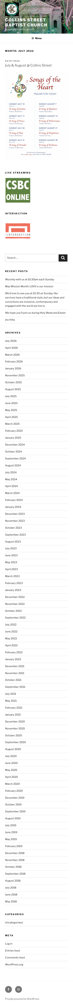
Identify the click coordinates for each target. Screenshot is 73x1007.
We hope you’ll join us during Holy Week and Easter (35, 312)
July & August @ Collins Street (28, 65)
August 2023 (13, 541)
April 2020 (11, 776)
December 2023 (15, 513)
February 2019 (13, 846)
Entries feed (12, 950)
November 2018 (14, 860)
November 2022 (15, 603)
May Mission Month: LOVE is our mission (29, 286)
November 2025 (15, 375)
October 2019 (13, 804)
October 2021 (13, 679)
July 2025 (11, 396)
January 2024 (13, 506)
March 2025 (12, 423)
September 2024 (15, 458)
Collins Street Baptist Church (26, 22)
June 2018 (11, 894)
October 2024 (13, 451)
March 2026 (12, 354)
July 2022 (10, 624)
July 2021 (10, 693)
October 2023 (13, 527)
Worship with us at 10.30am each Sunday (29, 279)
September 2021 (15, 686)
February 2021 (13, 707)
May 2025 (11, 410)
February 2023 (14, 583)
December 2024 (15, 444)
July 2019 (10, 825)
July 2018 (10, 887)
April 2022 (11, 645)
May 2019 (11, 839)
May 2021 (11, 700)
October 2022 (13, 610)
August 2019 (13, 818)
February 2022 (14, 652)
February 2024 (14, 500)
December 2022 (15, 597)
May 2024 (11, 479)
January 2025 (13, 437)
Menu (38, 38)
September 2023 (15, 534)
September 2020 (15, 742)
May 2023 (11, 562)
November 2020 (15, 728)
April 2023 (11, 569)
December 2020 (15, 721)
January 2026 (13, 368)
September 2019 (15, 811)
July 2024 (11, 472)
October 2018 (13, 866)
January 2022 (13, 659)
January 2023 (13, 590)
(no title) (10, 319)
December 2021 (14, 666)
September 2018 (15, 873)
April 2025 (11, 417)
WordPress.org (14, 964)
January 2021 (13, 714)
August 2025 (13, 389)
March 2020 (12, 783)
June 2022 (11, 631)
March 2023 (12, 576)
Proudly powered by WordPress (22, 998)
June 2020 (11, 763)
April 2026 (11, 347)
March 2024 (12, 493)
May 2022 (11, 638)
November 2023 (15, 520)
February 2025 (14, 430)
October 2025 (13, 382)
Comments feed (15, 957)
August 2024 (13, 465)
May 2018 (11, 901)
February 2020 (14, 790)
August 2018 (13, 880)
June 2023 (11, 555)
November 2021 (14, 673)
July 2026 (11, 340)
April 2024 (11, 486)
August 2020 (13, 749)
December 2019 (14, 797)
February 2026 (14, 361)
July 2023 (11, 548)
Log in (8, 943)
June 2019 (11, 832)
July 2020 (11, 756)
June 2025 (11, 403)
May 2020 (11, 770)
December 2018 (14, 853)
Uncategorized (14, 922)
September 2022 (15, 617)
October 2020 (13, 735)
